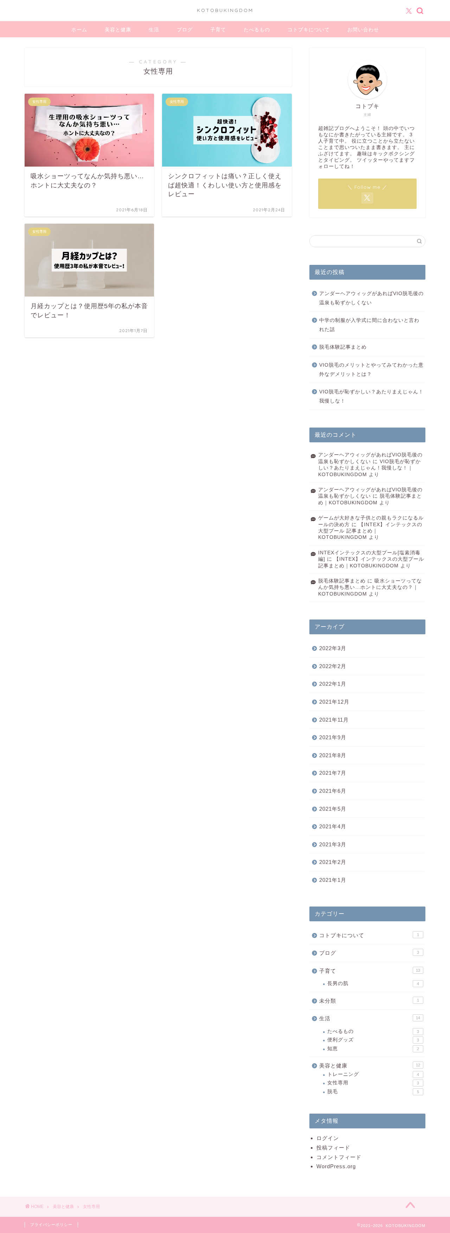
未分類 (369, 1001)
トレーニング (373, 1074)
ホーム (79, 29)
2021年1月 (332, 880)
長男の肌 (373, 983)
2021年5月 (332, 809)
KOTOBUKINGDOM (225, 10)
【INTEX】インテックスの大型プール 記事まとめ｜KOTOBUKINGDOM (370, 531)
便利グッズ (373, 1039)
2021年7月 (332, 773)
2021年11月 (334, 720)
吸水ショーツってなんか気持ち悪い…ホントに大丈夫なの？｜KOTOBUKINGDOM (370, 587)
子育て (218, 29)
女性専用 (373, 1082)
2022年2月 (332, 666)
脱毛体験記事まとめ (343, 347)
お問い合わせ (363, 29)
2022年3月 (332, 648)
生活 (154, 29)
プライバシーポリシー (51, 1224)
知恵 (373, 1048)
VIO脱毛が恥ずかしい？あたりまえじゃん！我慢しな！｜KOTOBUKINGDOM (369, 468)
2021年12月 (334, 702)
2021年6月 (332, 791)
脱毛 (373, 1091)
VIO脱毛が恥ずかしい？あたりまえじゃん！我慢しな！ (371, 396)
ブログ (185, 29)
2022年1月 (332, 684)
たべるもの (257, 29)
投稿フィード (333, 1148)
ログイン (327, 1138)
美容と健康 (118, 29)
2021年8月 (332, 755)
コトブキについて (309, 29)
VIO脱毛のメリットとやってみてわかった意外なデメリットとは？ (371, 369)
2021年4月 (332, 826)
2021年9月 (332, 737)
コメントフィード (338, 1157)
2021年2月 (332, 862)
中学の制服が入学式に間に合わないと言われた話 (369, 325)
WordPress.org (336, 1166)
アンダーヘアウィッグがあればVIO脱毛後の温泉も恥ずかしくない (371, 298)
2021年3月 (332, 844)
